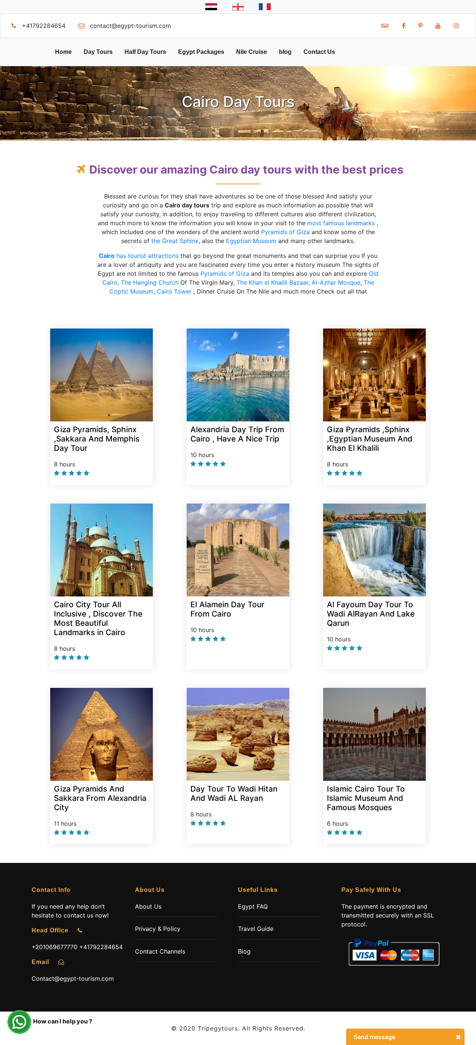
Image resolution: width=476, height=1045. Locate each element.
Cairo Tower (174, 291)
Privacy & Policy (157, 928)
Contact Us (319, 52)
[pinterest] (420, 25)
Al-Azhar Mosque (336, 282)
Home (63, 52)
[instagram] (456, 25)
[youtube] (438, 25)
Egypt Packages (201, 52)
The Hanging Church (149, 282)
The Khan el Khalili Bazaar (272, 282)
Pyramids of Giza (285, 232)
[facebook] (403, 25)
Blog (244, 951)
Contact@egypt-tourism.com (73, 978)
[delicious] (385, 25)
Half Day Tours (145, 52)
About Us (148, 906)
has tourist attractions (138, 255)
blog (285, 52)
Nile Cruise (251, 52)
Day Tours (98, 52)
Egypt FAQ (253, 906)
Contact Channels (160, 951)
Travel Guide (255, 928)
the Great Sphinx (175, 241)
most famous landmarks (341, 223)
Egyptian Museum (251, 241)
